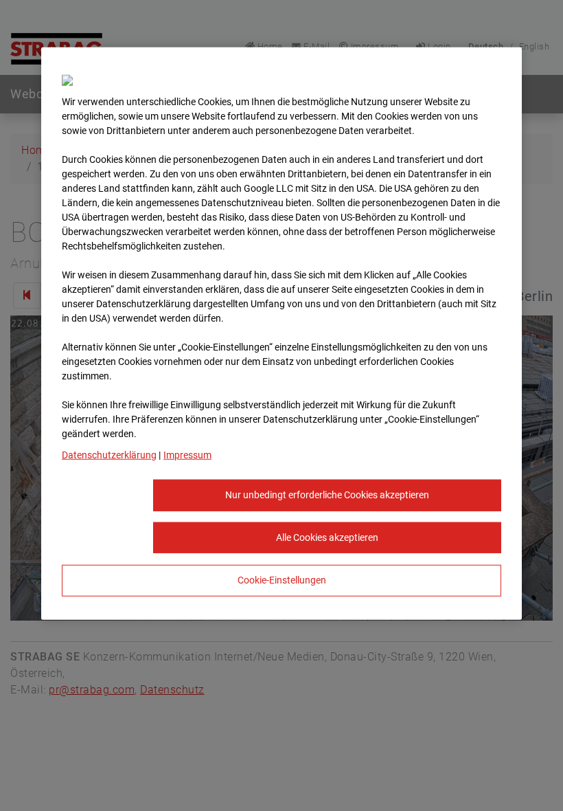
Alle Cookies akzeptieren (327, 536)
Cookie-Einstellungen (282, 580)
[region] (281, 333)
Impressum (187, 454)
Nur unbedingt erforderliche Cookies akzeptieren (327, 494)
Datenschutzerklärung (109, 454)
